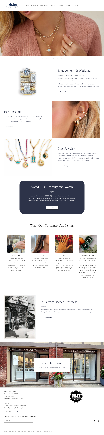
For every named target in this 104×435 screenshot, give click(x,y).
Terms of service (48, 431)
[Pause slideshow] (61, 58)
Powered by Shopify (21, 431)
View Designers (65, 166)
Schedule (63, 92)
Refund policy (31, 431)
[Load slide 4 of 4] (53, 58)
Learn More (52, 208)
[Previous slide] (42, 58)
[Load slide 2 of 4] (49, 58)
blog (16, 411)
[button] (39, 5)
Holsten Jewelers (12, 431)
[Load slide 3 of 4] (51, 58)
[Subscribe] (31, 421)
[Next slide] (57, 58)
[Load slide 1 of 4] (46, 58)
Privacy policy (39, 431)
